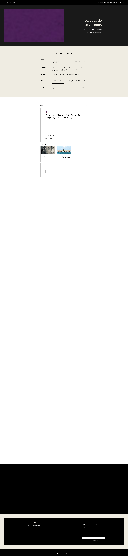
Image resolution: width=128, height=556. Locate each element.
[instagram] (119, 2)
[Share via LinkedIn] (50, 135)
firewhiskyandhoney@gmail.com (112, 2)
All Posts (42, 105)
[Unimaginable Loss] (48, 150)
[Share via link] (53, 135)
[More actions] (81, 112)
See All (86, 144)
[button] (86, 105)
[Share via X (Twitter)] (48, 135)
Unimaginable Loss (45, 156)
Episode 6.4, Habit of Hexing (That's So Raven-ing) (79, 148)
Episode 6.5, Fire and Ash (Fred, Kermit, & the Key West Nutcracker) (64, 156)
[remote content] (64, 126)
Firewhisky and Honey (9, 2)
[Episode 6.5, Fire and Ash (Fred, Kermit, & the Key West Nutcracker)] (64, 150)
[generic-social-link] (123, 2)
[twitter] (120, 2)
